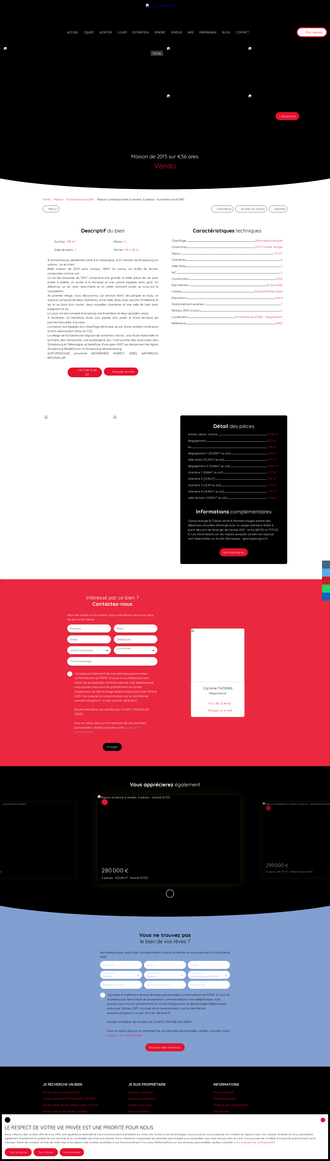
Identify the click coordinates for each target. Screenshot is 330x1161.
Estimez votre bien (140, 1092)
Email (73, 639)
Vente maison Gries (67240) (62, 1092)
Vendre (159, 32)
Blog (226, 32)
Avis (191, 32)
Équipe (89, 32)
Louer (122, 32)
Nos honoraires (223, 1092)
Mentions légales (224, 1098)
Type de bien (153, 973)
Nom (120, 628)
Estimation (141, 32)
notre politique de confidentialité (254, 1142)
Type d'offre (109, 973)
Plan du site (221, 1111)
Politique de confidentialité (231, 1105)
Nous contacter (138, 1111)
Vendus (176, 32)
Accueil (72, 32)
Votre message (80, 661)
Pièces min (198, 985)
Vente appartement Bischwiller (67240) (69, 1098)
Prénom (75, 628)
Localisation (196, 973)
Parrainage (208, 32)
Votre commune (82, 650)
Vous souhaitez (124, 648)
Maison (59, 199)
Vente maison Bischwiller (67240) (65, 1111)
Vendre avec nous (140, 1105)
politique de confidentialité (125, 1035)
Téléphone (124, 639)
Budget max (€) (114, 985)
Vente (47, 199)
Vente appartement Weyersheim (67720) (71, 1105)
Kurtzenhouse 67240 (80, 199)
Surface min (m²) (158, 985)
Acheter (105, 32)
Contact (242, 32)
